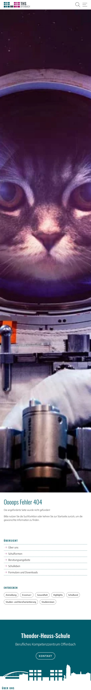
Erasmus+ (27, 594)
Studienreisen (48, 601)
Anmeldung (11, 594)
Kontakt (45, 655)
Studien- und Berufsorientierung (21, 601)
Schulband (73, 594)
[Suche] (77, 4)
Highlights (58, 594)
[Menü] (84, 4)
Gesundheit (42, 594)
